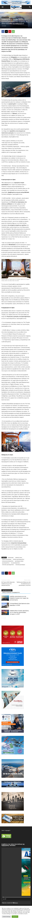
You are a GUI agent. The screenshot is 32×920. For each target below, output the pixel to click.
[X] (6, 31)
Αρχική (2, 10)
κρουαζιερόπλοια (5, 562)
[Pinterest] (9, 31)
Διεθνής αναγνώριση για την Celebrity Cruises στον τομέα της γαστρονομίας (19, 598)
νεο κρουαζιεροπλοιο (15, 562)
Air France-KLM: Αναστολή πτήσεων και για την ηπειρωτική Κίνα (8, 583)
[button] (2, 7)
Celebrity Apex (11, 557)
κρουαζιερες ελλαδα (19, 561)
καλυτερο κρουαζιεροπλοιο (7, 561)
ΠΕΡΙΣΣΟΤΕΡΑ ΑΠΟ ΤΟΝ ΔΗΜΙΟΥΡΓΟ (11, 592)
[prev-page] (2, 618)
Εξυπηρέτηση (4, 600)
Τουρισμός (7, 10)
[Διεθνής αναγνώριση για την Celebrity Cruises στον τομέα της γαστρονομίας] (5, 598)
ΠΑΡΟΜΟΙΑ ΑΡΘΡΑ (7, 590)
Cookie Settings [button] (6, 916)
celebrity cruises (18, 557)
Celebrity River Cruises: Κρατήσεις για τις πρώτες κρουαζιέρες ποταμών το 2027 (19, 612)
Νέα (2, 17)
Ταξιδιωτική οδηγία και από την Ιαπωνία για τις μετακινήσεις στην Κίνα (24, 583)
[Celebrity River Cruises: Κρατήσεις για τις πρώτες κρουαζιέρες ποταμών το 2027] (5, 612)
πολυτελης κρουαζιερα (20, 564)
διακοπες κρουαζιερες (6, 559)
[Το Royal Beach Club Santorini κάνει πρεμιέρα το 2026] (5, 605)
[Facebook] (2, 31)
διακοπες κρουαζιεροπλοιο (18, 559)
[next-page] (5, 618)
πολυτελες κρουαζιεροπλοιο (8, 564)
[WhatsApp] (13, 31)
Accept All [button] (15, 916)
